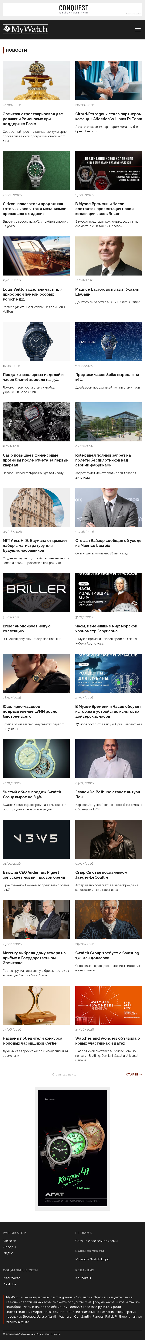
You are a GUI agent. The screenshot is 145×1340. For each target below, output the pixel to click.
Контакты (83, 1278)
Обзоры (9, 1247)
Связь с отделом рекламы (96, 1241)
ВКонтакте (12, 1278)
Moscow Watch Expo (92, 1259)
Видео (8, 1253)
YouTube (10, 1284)
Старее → (134, 1074)
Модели (9, 1241)
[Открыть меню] (137, 30)
